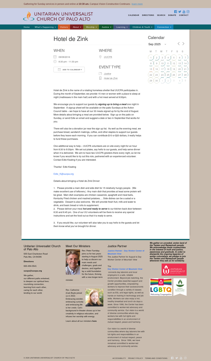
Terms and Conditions (156, 358)
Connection (163, 27)
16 (156, 69)
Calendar (133, 15)
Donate (172, 15)
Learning (121, 27)
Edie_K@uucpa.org (64, 173)
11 (168, 63)
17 (162, 69)
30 (156, 80)
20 (179, 69)
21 (185, 69)
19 (174, 69)
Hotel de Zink (111, 78)
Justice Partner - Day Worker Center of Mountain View (126, 252)
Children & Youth (141, 27)
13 (179, 63)
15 (151, 69)
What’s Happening (44, 27)
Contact (183, 15)
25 (168, 74)
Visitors (64, 27)
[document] (105, 133)
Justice (105, 27)
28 (185, 74)
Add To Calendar (71, 70)
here (94, 321)
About (76, 27)
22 (151, 74)
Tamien (156, 245)
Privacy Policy (135, 358)
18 (168, 69)
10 (162, 63)
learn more (137, 4)
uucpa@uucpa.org (33, 271)
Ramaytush (170, 245)
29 (151, 80)
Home (27, 27)
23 (156, 74)
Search (161, 15)
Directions (148, 15)
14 (185, 63)
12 (174, 63)
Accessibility (119, 358)
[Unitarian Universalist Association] (174, 269)
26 (174, 74)
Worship (90, 27)
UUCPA (108, 57)
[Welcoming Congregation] (161, 286)
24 (162, 74)
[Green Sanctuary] (180, 286)
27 (179, 74)
